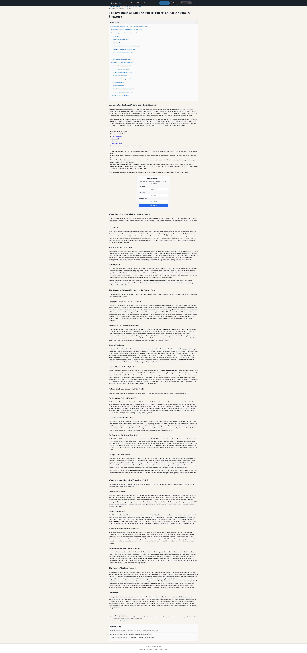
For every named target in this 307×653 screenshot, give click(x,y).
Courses (151, 649)
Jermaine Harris (120, 615)
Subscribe (175, 3)
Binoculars (115, 141)
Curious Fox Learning (125, 620)
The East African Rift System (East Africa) (122, 72)
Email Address (143, 198)
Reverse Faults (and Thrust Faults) (121, 39)
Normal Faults (116, 36)
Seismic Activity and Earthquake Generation (123, 52)
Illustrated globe (117, 143)
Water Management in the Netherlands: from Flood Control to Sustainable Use (134, 631)
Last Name (142, 192)
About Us (152, 3)
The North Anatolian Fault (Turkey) (121, 69)
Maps (132, 3)
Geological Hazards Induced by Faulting (122, 59)
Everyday (116, 3)
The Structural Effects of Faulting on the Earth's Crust (125, 46)
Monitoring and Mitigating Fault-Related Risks (123, 79)
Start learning (164, 3)
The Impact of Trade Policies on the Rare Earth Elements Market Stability (132, 637)
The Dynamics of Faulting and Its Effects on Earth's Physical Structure (129, 26)
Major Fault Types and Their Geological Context (124, 33)
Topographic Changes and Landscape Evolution (124, 49)
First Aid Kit (115, 139)
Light (182, 3)
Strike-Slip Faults (116, 42)
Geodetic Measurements (118, 85)
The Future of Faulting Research (120, 95)
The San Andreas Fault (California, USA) (122, 66)
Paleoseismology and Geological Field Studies (123, 89)
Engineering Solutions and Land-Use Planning (123, 92)
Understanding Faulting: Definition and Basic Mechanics (126, 29)
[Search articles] (194, 3)
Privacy (161, 649)
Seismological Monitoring (119, 82)
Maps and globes (117, 137)
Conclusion (114, 99)
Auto (190, 3)
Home (127, 3)
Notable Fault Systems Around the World (122, 62)
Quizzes (145, 3)
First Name (142, 186)
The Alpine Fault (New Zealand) (120, 75)
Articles (138, 3)
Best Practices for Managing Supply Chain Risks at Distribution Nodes (131, 634)
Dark (186, 3)
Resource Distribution (118, 56)
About (156, 649)
